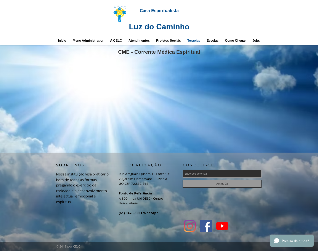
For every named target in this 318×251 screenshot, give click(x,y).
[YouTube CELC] (222, 226)
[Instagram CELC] (190, 226)
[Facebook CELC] (206, 226)
